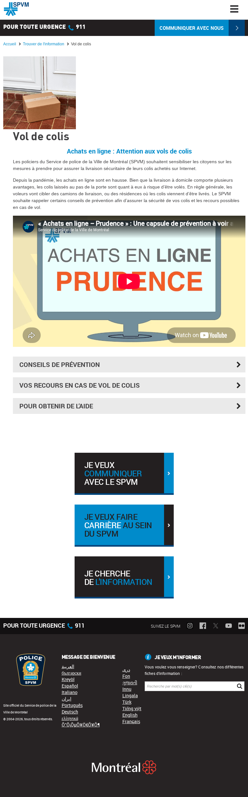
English (130, 715)
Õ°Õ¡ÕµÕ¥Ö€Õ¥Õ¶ (81, 725)
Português (72, 705)
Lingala (130, 695)
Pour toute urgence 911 (44, 27)
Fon (126, 676)
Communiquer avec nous (192, 28)
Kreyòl (68, 679)
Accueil (9, 44)
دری (126, 669)
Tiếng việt (131, 708)
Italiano (70, 692)
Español (70, 686)
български (71, 673)
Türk (126, 702)
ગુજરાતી (129, 682)
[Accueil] (16, 9)
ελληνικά (70, 718)
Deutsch (70, 712)
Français (131, 721)
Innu (126, 689)
